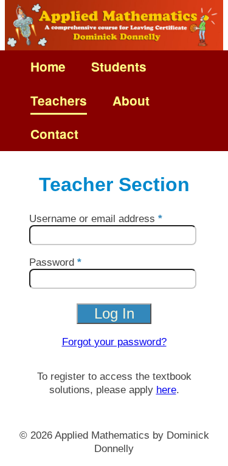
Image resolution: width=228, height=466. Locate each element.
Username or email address (92, 218)
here (166, 389)
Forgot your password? (114, 342)
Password (51, 262)
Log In (114, 313)
